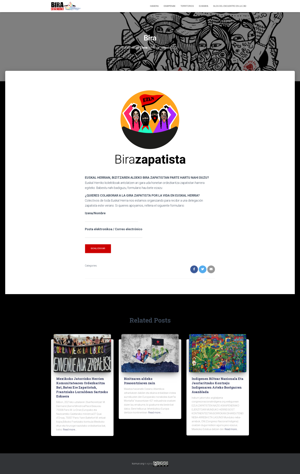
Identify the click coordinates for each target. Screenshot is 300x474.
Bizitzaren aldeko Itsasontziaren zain (139, 381)
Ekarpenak (169, 6)
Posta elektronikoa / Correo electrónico (113, 229)
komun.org (138, 463)
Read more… (70, 429)
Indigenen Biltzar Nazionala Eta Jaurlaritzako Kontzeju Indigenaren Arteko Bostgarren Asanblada (217, 385)
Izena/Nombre (95, 213)
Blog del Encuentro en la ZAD (229, 6)
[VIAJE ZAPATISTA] (66, 6)
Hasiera (154, 6)
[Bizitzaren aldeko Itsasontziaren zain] (150, 353)
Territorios (187, 6)
